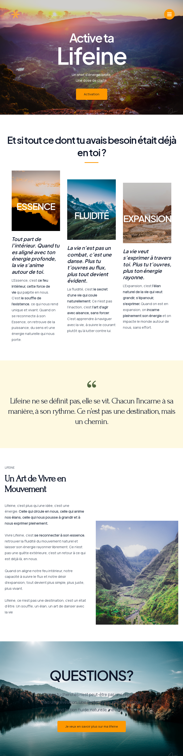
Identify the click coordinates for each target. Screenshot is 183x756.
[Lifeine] (15, 14)
